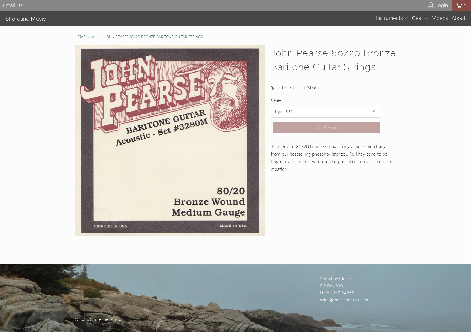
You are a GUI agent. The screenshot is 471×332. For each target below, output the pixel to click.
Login (441, 5)
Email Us (13, 5)
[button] (392, 19)
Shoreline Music (105, 319)
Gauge (276, 100)
